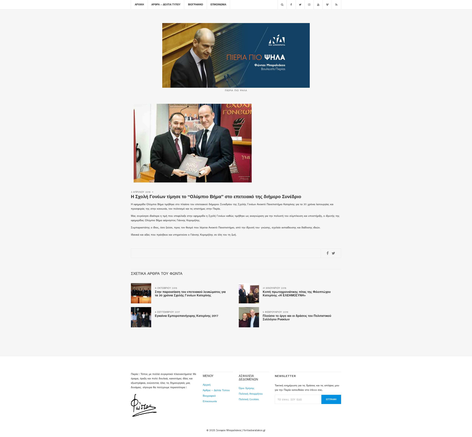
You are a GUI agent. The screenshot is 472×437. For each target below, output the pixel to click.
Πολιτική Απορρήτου (251, 393)
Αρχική (139, 4)
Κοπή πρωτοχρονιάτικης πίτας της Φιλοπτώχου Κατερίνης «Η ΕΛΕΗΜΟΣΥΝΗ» (297, 293)
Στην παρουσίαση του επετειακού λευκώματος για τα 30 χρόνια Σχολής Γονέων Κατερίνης (190, 293)
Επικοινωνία (218, 4)
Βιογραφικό (195, 4)
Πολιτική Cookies (249, 399)
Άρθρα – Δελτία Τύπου (166, 4)
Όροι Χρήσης (246, 388)
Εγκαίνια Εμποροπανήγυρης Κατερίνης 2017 (186, 316)
